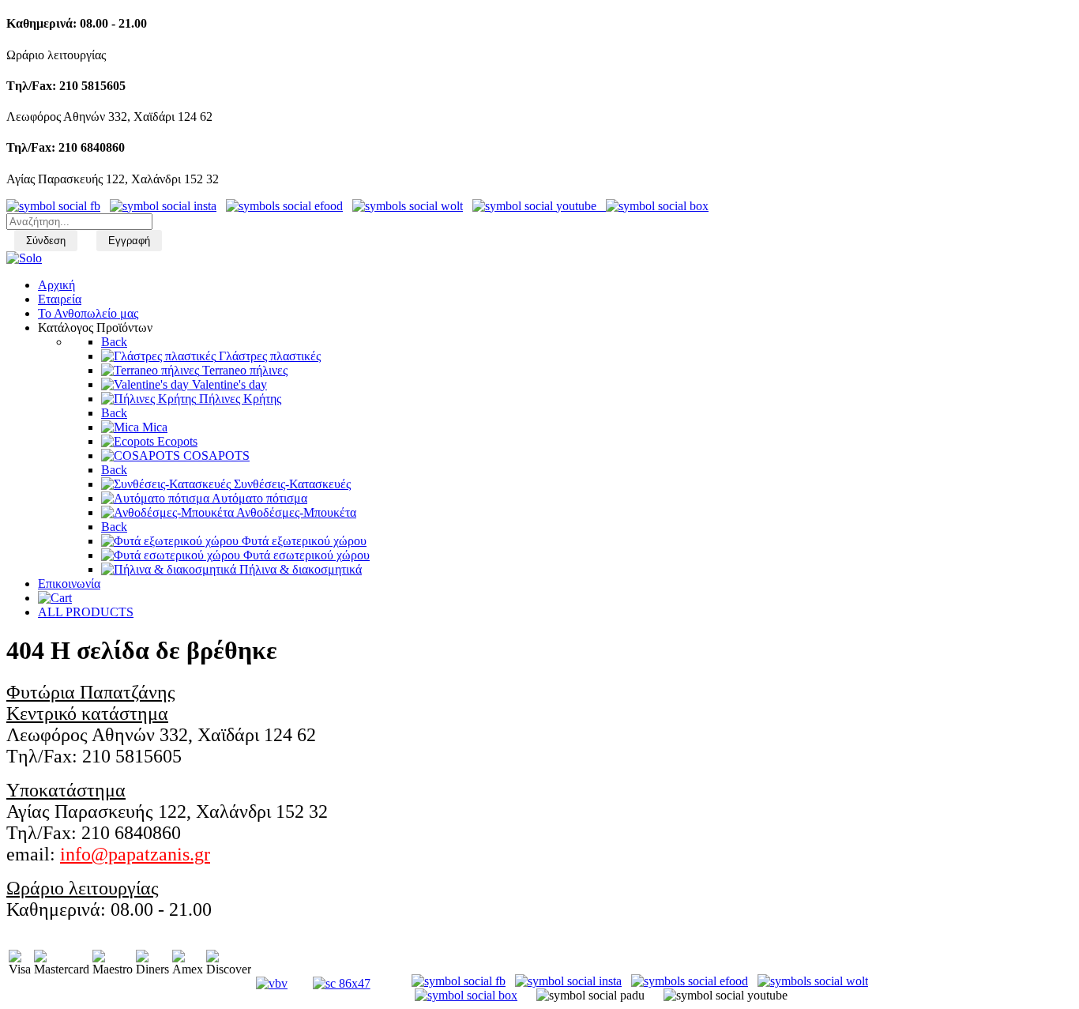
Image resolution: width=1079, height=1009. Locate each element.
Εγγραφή (129, 241)
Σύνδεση (46, 241)
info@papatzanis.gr (135, 854)
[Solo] (24, 258)
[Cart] (55, 597)
